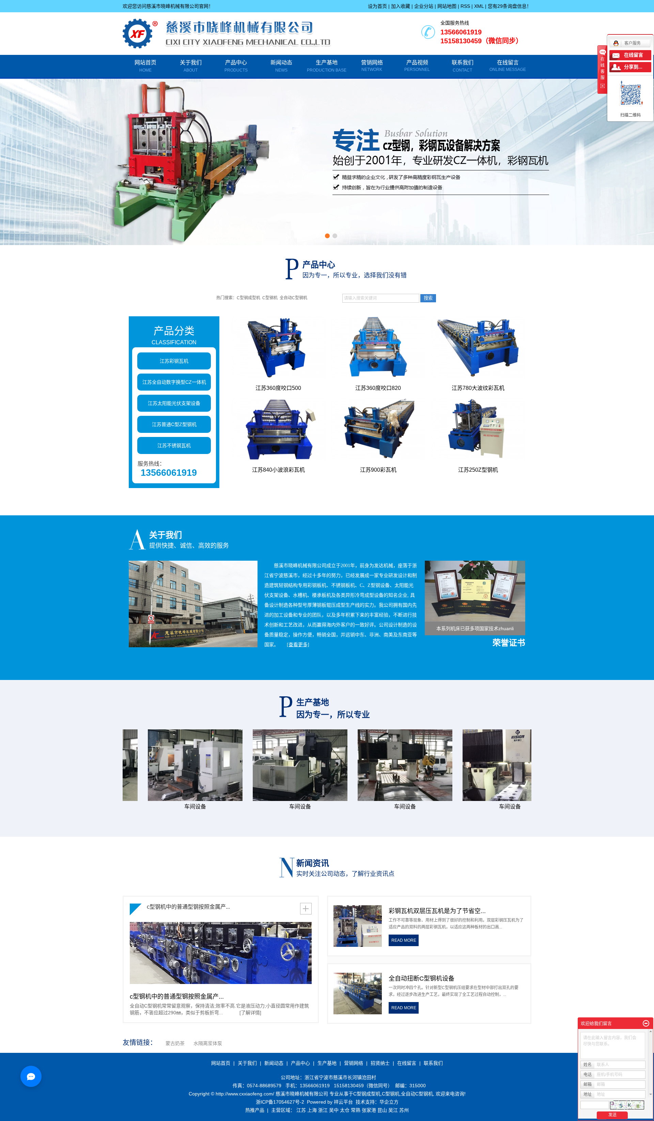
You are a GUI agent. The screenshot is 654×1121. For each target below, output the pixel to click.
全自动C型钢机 (293, 298)
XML (479, 6)
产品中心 (236, 66)
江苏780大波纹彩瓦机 (478, 388)
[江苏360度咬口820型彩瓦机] (378, 347)
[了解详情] (250, 1012)
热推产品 (254, 1110)
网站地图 (446, 6)
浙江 (323, 1110)
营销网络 (372, 62)
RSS (465, 6)
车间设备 (169, 806)
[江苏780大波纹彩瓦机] (478, 347)
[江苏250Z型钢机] (478, 429)
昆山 (382, 1110)
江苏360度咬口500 (278, 388)
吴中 (334, 1110)
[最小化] (646, 1023)
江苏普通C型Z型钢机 (174, 424)
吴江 (393, 1110)
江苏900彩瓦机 (378, 470)
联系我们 (462, 66)
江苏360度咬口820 (378, 388)
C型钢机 (270, 298)
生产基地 (326, 66)
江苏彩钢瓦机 (174, 361)
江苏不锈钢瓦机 (174, 445)
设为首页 (377, 6)
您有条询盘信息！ (509, 6)
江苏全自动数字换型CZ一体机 (174, 382)
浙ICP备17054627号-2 (280, 1102)
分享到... (633, 67)
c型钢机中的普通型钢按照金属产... (188, 907)
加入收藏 (400, 6)
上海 (312, 1110)
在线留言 (508, 62)
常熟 (355, 1110)
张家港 (369, 1110)
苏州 (404, 1110)
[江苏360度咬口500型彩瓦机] (278, 347)
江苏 (301, 1110)
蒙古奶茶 (175, 1043)
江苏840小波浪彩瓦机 (278, 470)
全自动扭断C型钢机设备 (421, 978)
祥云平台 (343, 1102)
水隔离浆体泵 (207, 1043)
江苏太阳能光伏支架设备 (174, 403)
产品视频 (417, 62)
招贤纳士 (380, 1063)
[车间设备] (168, 765)
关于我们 (191, 66)
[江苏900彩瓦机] (378, 429)
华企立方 (389, 1102)
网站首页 (145, 66)
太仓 (344, 1110)
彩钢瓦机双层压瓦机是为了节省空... (437, 911)
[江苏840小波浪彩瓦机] (278, 429)
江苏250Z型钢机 (478, 470)
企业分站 (423, 6)
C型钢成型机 (248, 298)
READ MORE (403, 940)
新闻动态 (281, 66)
